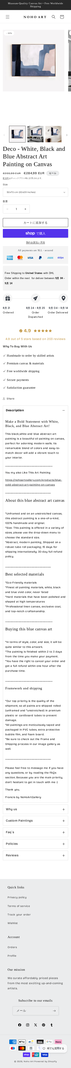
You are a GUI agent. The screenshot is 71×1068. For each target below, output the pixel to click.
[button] (7, 17)
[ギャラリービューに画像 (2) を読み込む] (35, 134)
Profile (12, 955)
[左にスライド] (4, 135)
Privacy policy (17, 897)
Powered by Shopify (45, 1061)
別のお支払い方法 (35, 242)
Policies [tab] (12, 843)
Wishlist (13, 923)
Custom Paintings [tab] (19, 820)
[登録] (54, 1010)
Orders (12, 947)
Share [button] (11, 398)
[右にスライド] (67, 135)
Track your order (19, 914)
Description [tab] (15, 410)
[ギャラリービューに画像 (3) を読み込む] (53, 134)
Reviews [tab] (12, 855)
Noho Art (29, 1061)
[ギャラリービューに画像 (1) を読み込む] (17, 134)
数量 (5, 201)
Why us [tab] (11, 809)
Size (5, 184)
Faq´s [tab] (10, 832)
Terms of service (19, 906)
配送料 (6, 178)
